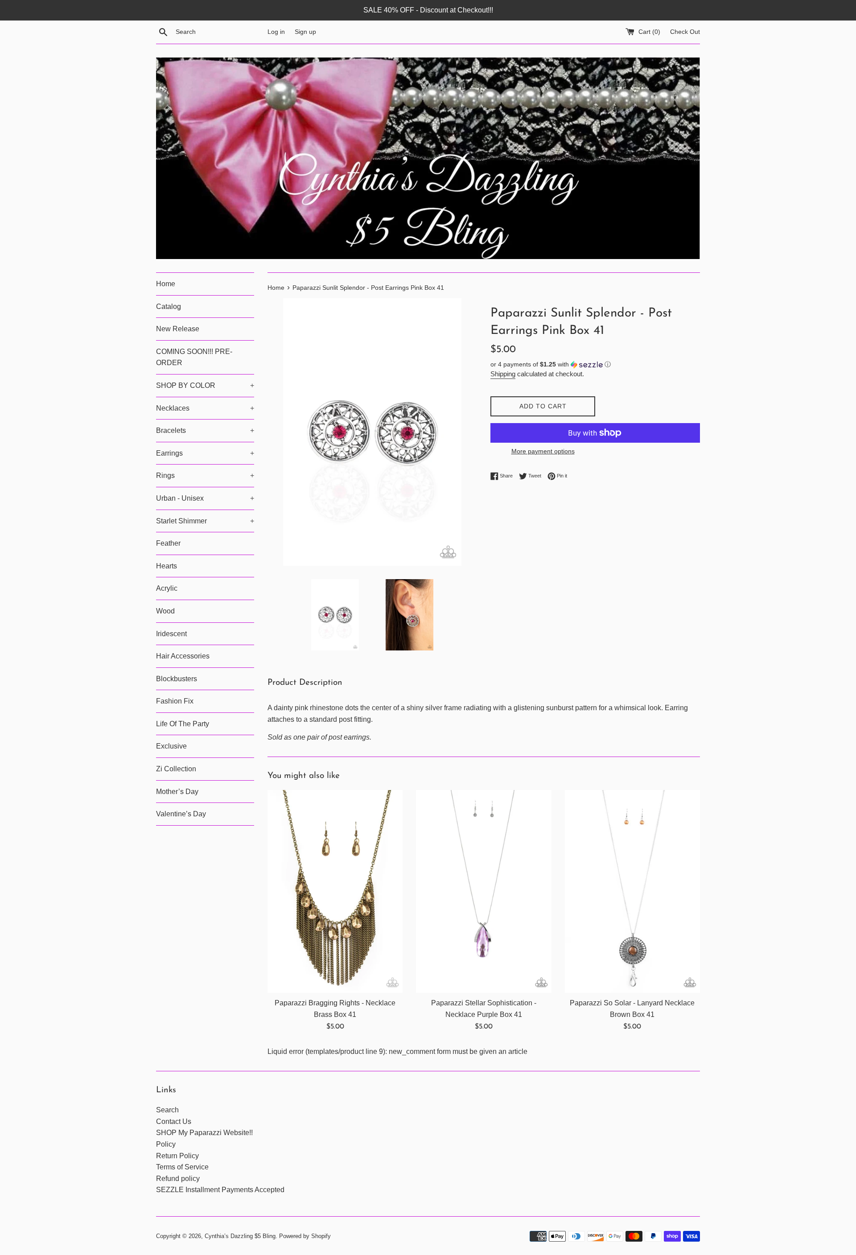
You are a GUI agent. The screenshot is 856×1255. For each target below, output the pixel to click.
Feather (168, 543)
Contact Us (173, 1121)
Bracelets (205, 430)
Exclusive (171, 746)
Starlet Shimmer (205, 521)
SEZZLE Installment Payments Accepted (220, 1189)
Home (165, 284)
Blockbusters (176, 679)
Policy (166, 1144)
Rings (205, 475)
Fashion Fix (174, 701)
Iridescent (171, 634)
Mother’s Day (177, 791)
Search (167, 1110)
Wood (165, 611)
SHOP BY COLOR (205, 385)
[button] (595, 364)
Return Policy (177, 1156)
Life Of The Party (182, 724)
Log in (276, 31)
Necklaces (205, 408)
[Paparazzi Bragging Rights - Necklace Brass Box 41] (335, 891)
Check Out (685, 31)
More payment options (543, 451)
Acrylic (166, 588)
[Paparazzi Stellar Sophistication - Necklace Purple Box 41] (483, 891)
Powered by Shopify (305, 1236)
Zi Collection (176, 769)
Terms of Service (182, 1167)
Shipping (502, 374)
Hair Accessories (183, 656)
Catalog (168, 306)
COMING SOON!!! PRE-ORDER (194, 357)
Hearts (166, 566)
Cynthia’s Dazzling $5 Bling (240, 1236)
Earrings (205, 453)
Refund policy (178, 1178)
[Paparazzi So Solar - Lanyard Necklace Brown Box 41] (632, 891)
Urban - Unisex (205, 498)
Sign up (305, 31)
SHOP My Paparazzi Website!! (204, 1132)
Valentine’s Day (181, 814)
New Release (177, 329)
